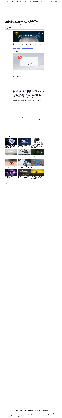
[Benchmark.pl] (11, 1)
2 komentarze (41, 119)
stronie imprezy (16, 101)
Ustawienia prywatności (44, 410)
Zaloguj (54, 1)
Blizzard (31, 44)
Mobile (17, 1)
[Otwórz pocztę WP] (48, 1)
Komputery (21, 1)
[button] (51, 1)
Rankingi (30, 1)
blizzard (15, 119)
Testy (26, 1)
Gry (41, 1)
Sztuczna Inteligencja (36, 1)
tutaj (20, 416)
